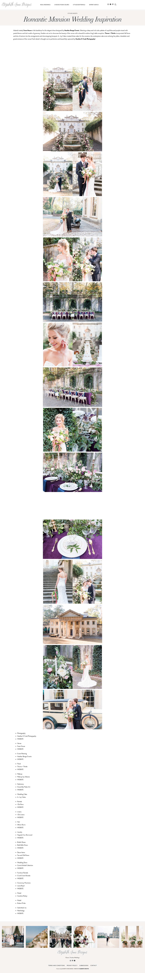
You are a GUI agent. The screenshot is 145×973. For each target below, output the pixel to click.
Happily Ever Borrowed (24, 835)
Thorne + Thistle (110, 33)
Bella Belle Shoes (22, 845)
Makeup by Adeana (23, 777)
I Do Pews (20, 804)
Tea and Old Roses (23, 855)
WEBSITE (20, 739)
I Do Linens (20, 815)
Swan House (27, 30)
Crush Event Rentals (23, 876)
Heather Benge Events (71, 30)
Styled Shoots (72, 13)
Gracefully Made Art (23, 787)
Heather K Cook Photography (85, 39)
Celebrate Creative (84, 968)
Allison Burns (21, 825)
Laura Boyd (20, 886)
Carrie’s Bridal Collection (25, 865)
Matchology (21, 911)
